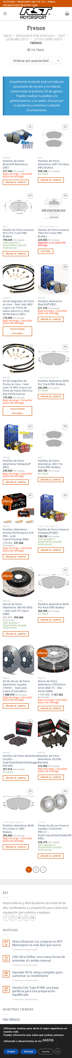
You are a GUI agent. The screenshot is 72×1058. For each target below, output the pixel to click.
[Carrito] (67, 13)
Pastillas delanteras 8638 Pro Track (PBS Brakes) (53, 382)
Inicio (8, 36)
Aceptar (11, 1051)
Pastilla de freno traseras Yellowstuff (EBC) (53, 531)
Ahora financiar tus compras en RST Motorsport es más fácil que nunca (37, 943)
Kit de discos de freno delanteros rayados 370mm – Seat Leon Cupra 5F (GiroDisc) (16, 686)
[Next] (43, 869)
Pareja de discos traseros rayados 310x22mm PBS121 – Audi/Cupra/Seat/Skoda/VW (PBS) (54, 832)
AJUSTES (48, 1040)
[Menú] (5, 13)
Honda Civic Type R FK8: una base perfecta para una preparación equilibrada (35, 991)
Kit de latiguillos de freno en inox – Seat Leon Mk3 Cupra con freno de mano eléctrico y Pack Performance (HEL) (18, 308)
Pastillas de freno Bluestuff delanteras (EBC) (15, 164)
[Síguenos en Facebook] (6, 918)
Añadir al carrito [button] (16, 182)
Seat (61, 36)
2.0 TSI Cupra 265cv (48, 39)
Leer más (46, 251)
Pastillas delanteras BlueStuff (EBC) (50, 303)
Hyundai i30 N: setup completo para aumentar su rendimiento (37, 974)
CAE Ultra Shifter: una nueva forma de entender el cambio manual (38, 958)
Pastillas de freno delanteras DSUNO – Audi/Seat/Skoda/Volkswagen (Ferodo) (20, 760)
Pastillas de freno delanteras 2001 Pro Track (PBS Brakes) (50, 464)
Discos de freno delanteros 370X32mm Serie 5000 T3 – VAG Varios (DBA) (52, 686)
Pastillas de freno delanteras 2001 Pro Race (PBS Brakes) (53, 164)
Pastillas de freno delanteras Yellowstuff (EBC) (16, 464)
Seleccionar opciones (17, 331)
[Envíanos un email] (26, 918)
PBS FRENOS (11, 1020)
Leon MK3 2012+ (17, 39)
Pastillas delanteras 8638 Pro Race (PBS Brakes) (53, 605)
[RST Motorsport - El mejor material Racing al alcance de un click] (36, 13)
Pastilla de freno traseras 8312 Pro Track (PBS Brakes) (18, 233)
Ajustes (46, 1051)
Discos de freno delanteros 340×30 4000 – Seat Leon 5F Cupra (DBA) (17, 609)
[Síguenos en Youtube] (33, 918)
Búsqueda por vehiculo (35, 36)
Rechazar (28, 1051)
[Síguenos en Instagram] (13, 918)
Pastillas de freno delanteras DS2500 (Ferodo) (49, 759)
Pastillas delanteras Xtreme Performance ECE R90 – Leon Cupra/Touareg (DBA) (18, 534)
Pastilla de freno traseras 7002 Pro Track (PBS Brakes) (53, 233)
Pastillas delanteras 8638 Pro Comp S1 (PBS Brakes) (18, 829)
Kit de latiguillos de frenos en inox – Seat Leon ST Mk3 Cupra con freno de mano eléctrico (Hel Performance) (17, 387)
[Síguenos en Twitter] (19, 918)
